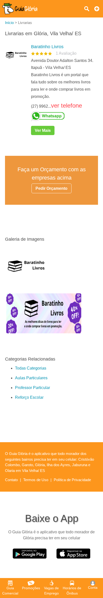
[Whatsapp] (62, 116)
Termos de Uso (35, 480)
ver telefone (66, 105)
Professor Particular (32, 388)
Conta (93, 588)
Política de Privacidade (72, 480)
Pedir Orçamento (52, 188)
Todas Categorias (30, 368)
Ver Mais (43, 130)
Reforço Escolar (29, 397)
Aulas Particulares (31, 378)
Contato (11, 480)
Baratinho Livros (47, 46)
